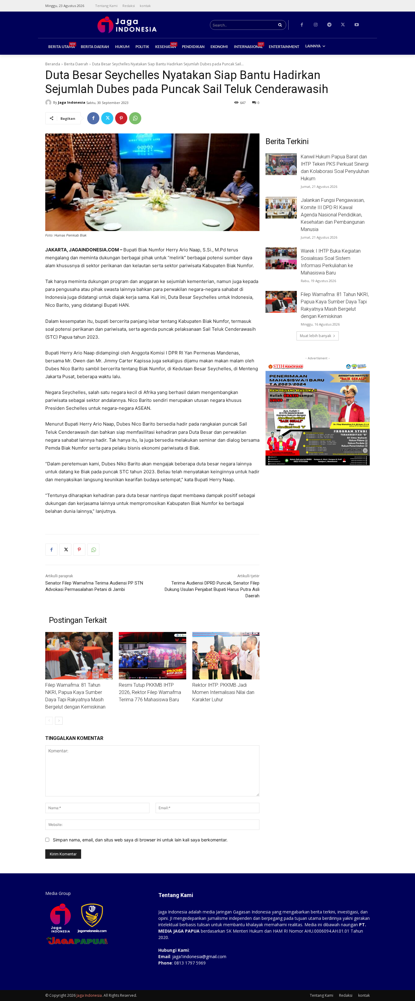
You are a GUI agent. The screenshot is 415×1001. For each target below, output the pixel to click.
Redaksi (345, 995)
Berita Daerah (76, 64)
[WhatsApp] (135, 118)
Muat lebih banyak (315, 335)
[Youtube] (356, 24)
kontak (364, 995)
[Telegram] (329, 24)
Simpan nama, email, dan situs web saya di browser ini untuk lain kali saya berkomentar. (140, 839)
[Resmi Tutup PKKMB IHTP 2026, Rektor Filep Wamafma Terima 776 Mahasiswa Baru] (152, 655)
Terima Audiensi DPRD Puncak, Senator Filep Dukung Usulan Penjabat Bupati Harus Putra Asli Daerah (212, 589)
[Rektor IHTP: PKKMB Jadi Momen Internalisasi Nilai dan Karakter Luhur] (226, 655)
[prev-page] (49, 721)
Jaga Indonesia (71, 102)
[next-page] (59, 721)
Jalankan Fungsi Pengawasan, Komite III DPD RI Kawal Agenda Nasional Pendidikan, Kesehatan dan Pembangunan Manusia (333, 214)
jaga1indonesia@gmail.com (199, 956)
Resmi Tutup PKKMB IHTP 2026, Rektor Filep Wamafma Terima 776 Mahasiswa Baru (150, 692)
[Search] (280, 25)
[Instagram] (315, 24)
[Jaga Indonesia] (49, 102)
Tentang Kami (321, 995)
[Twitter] (343, 24)
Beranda (52, 64)
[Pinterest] (121, 118)
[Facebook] (302, 24)
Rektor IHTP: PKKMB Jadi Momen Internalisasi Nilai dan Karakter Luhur (223, 692)
